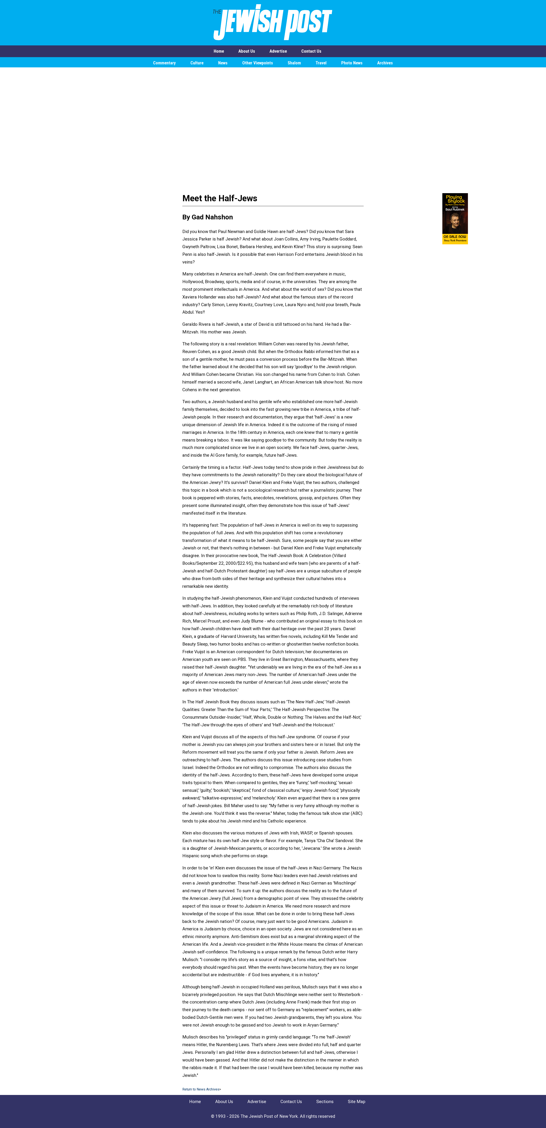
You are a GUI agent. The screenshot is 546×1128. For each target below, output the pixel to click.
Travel (321, 62)
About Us (246, 51)
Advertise (278, 51)
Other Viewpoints (257, 62)
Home (219, 51)
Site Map (356, 1101)
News (223, 62)
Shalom (294, 62)
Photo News (352, 62)
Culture (196, 62)
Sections (325, 1101)
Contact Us (311, 51)
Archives (385, 62)
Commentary (164, 62)
